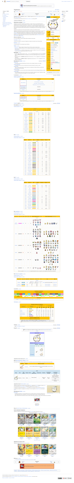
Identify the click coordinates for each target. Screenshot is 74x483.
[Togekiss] (36, 267)
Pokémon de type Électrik (21, 470)
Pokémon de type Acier (28, 470)
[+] (52, 82)
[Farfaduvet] (49, 261)
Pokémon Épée (16, 66)
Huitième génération (17, 76)
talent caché (55, 50)
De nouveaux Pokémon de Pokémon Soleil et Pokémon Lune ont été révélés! (25, 459)
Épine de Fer (53, 48)
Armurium (55, 284)
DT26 (25, 192)
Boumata (23, 13)
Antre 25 (41, 84)
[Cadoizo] (53, 231)
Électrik (42, 16)
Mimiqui (51, 13)
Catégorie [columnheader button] (37, 182)
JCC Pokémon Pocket (42, 412)
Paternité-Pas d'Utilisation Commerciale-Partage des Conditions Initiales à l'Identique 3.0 (21, 476)
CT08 (25, 144)
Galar (58, 37)
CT (15, 134)
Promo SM (31, 411)
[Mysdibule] (51, 259)
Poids (49, 47)
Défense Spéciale (22, 314)
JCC (38, 412)
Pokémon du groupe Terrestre (36, 470)
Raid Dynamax (35, 84)
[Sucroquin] (38, 267)
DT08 (25, 185)
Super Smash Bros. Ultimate (20, 360)
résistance (36, 296)
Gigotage (16, 245)
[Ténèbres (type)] (34, 151)
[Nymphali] (33, 224)
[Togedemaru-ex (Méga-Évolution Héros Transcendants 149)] (21, 418)
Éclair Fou (26, 130)
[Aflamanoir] (53, 261)
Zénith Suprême (21, 455)
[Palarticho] (53, 245)
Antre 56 (43, 84)
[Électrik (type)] (30, 114)
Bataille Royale (38, 388)
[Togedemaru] (56, 223)
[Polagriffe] (40, 244)
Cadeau (16, 252)
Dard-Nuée (25, 123)
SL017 (26, 387)
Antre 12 (38, 84)
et (29, 18)
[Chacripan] (33, 233)
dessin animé (23, 383)
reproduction (17, 211)
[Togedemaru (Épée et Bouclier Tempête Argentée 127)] (52, 431)
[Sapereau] (33, 246)
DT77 (25, 204)
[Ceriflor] (44, 261)
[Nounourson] (36, 248)
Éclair (26, 118)
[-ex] (23, 424)
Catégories (15, 470)
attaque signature (16, 35)
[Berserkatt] (36, 231)
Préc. (28, 216)
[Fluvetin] (38, 246)
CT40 (25, 158)
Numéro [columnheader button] (25, 182)
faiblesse (61, 296)
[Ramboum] (52, 223)
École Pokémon (42, 387)
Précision (42, 110)
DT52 (25, 198)
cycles (52, 54)
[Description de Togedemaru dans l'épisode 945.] (37, 399)
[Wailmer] (53, 259)
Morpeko (44, 454)
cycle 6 (38, 386)
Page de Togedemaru (31, 471)
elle (44, 385)
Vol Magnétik (26, 124)
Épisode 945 (15, 392)
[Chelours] (38, 248)
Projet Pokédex (32, 465)
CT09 (25, 145)
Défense (21, 311)
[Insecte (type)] (30, 120)
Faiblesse (52, 296)
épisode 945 (37, 405)
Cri (53, 70)
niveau (40, 216)
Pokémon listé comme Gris (53, 470)
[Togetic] (33, 267)
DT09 (25, 186)
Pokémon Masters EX (17, 64)
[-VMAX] (22, 454)
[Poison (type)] (34, 199)
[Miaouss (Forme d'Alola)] (36, 229)
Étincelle (26, 121)
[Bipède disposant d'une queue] (51, 68)
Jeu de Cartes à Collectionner (22, 408)
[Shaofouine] (40, 233)
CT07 (25, 142)
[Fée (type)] (20, 223)
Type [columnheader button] (33, 182)
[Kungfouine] (38, 233)
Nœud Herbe (29, 204)
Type (30, 110)
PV (20, 308)
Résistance (43, 296)
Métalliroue (18, 284)
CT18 (25, 148)
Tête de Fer (29, 202)
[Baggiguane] (44, 233)
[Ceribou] (58, 259)
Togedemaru (37, 13)
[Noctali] (51, 247)
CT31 (25, 155)
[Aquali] (58, 245)
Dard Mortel (26, 120)
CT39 (25, 157)
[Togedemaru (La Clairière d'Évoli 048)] (52, 418)
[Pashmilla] (54, 249)
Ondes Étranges (29, 174)
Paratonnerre (53, 49)
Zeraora (21, 454)
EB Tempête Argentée (29, 455)
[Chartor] (45, 249)
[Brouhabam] (54, 223)
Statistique (23, 306)
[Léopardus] (36, 233)
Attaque (21, 310)
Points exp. (48, 58)
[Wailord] (55, 259)
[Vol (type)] (34, 161)
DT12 (25, 188)
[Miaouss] (33, 229)
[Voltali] (44, 247)
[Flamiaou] (49, 233)
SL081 (15, 389)
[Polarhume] (38, 244)
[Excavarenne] (36, 246)
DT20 (25, 189)
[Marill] (58, 257)
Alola (48, 37)
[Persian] (40, 229)
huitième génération (39, 34)
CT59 (25, 167)
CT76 (25, 168)
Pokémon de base (37, 471)
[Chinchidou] (52, 249)
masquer (8, 11)
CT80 (25, 170)
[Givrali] (55, 247)
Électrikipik (21, 35)
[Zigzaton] (33, 244)
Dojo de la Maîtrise (47, 284)
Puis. (25, 216)
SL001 (31, 385)
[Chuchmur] (50, 223)
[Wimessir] (37, 226)
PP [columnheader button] (48, 182)
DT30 (25, 195)
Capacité (35, 108)
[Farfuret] (49, 231)
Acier (44, 16)
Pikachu (22, 386)
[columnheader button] (26, 110)
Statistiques (16, 301)
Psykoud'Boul (30, 201)
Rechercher (28, 1)
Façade (30, 157)
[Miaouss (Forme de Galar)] (38, 229)
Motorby (44, 282)
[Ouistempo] (58, 233)
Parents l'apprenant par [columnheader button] (36, 216)
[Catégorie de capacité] (34, 114)
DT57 (25, 199)
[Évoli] (55, 245)
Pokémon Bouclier (16, 69)
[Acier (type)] (34, 198)
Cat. (22, 216)
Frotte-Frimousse (26, 114)
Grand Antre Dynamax (41, 83)
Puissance (38, 110)
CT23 (25, 151)
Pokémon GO (16, 62)
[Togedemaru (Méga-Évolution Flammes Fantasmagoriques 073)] (29, 418)
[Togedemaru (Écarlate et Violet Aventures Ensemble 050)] (29, 431)
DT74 (25, 202)
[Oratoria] (40, 224)
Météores (29, 158)
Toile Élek (29, 171)
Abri (29, 154)
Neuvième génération (17, 93)
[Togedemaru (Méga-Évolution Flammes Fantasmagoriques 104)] (37, 418)
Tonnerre (29, 185)
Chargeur (26, 117)
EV (28, 320)
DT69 (25, 201)
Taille (49, 45)
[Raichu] (48, 223)
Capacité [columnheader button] (29, 182)
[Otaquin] (36, 224)
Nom (25, 110)
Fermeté (52, 50)
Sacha (24, 386)
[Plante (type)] (34, 204)
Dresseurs (15, 32)
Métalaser (19, 282)
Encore (30, 195)
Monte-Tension (19, 285)
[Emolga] (51, 261)
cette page (53, 91)
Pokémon (52, 44)
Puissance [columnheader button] (41, 182)
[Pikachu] (45, 223)
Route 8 (39, 80)
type (40, 16)
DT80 (25, 205)
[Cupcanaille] (40, 267)
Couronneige (35, 83)
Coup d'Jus (25, 127)
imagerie (45, 329)
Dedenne (37, 454)
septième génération (18, 17)
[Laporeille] (55, 231)
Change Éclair (30, 170)
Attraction (29, 155)
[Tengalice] (40, 231)
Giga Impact (29, 145)
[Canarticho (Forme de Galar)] (51, 245)
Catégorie (48, 44)
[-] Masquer (37, 111)
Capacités (15, 103)
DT (15, 177)
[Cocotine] (40, 246)
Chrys (36, 385)
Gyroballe (29, 198)
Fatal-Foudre (29, 186)
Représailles (29, 164)
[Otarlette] (38, 224)
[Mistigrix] (58, 261)
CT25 (25, 154)
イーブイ (52, 454)
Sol (34, 299)
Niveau (49, 108)
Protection (29, 148)
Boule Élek (29, 205)
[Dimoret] (51, 231)
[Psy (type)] (34, 148)
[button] (2, 1)
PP (45, 110)
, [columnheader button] (48, 110)
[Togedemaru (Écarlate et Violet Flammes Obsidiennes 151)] (45, 431)
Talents (49, 49)
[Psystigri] (55, 261)
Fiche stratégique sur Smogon (20, 326)
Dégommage (29, 167)
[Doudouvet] (46, 261)
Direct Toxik (29, 199)
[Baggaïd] (46, 233)
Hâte (29, 188)
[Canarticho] (49, 245)
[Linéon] (36, 244)
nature (38, 320)
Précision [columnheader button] (45, 182)
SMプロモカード (52, 455)
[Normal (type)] (34, 144)
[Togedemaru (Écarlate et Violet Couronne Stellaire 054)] (37, 431)
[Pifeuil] (38, 231)
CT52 (25, 161)
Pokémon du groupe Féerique (45, 470)
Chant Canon (29, 168)
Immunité (27, 296)
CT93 (25, 174)
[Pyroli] (46, 247)
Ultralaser (29, 144)
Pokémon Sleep (16, 71)
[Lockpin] (58, 231)
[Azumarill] (44, 259)
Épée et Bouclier (23, 82)
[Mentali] (49, 247)
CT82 (25, 171)
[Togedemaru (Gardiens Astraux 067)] (21, 431)
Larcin (30, 151)
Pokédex (20, 391)
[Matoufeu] (51, 233)
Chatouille (16, 259)
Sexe (49, 62)
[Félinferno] (53, 233)
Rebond (30, 161)
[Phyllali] (53, 247)
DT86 (25, 208)
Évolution (15, 42)
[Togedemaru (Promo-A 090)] (45, 418)
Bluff (16, 233)
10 (45, 61)
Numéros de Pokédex (52, 36)
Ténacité (30, 192)
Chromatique (32, 354)
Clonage (30, 189)
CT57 (25, 164)
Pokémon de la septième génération (22, 471)
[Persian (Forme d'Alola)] (33, 231)
